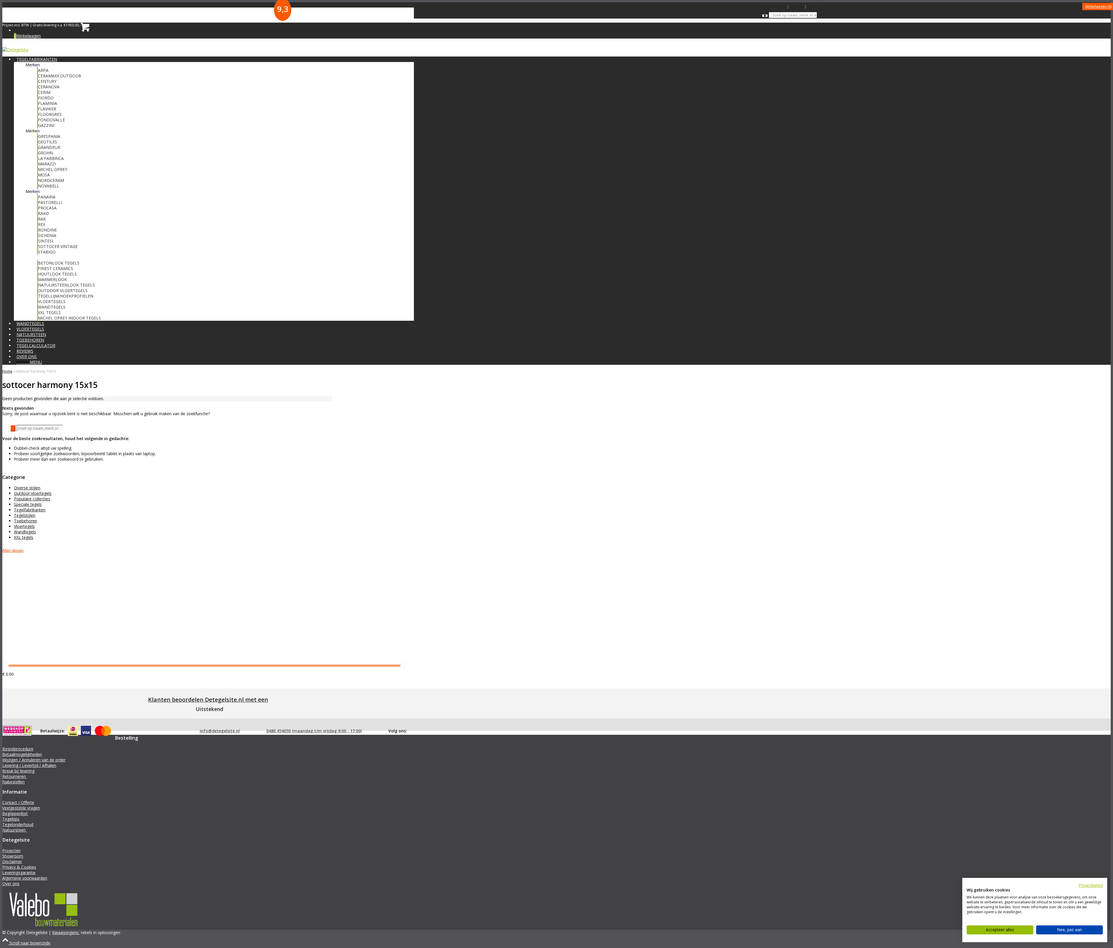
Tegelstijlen (24, 515)
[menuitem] (214, 10)
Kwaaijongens (65, 932)
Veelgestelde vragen (21, 808)
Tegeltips (10, 819)
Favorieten (24, 16)
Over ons (10, 883)
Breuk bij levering (18, 771)
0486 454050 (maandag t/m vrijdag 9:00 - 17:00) (314, 731)
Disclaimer (12, 861)
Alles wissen (12, 550)
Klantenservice (774, 6)
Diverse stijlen (27, 488)
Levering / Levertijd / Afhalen (29, 765)
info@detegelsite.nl (220, 731)
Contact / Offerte (18, 802)
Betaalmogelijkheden (22, 754)
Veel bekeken (38, 257)
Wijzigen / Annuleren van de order (34, 760)
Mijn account (26, 10)
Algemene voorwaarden (24, 878)
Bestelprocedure (17, 749)
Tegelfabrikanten (30, 510)
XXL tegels (23, 537)
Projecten (11, 850)
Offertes (796, 6)
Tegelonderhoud (17, 824)
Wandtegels (25, 532)
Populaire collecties (32, 499)
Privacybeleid (1091, 885)
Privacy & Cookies (19, 867)
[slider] (6, 665)
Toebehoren (25, 521)
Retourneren (14, 776)
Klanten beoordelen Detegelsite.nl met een (208, 699)
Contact (813, 6)
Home (7, 371)
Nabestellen (13, 782)
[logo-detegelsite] (15, 49)
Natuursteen (14, 830)
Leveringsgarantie (19, 872)
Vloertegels (24, 526)
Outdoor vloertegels (33, 493)
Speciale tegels (28, 504)
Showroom (12, 856)
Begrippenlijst (15, 813)
